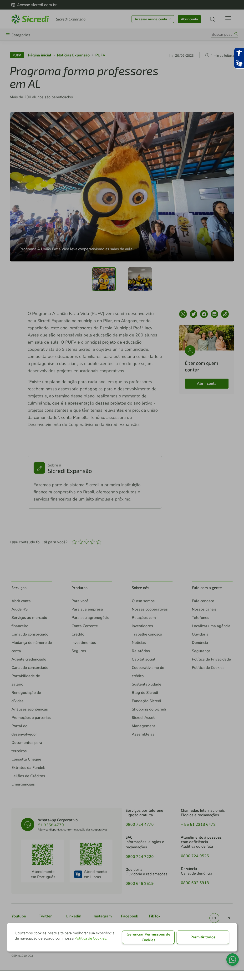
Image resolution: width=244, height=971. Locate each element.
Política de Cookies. (91, 938)
